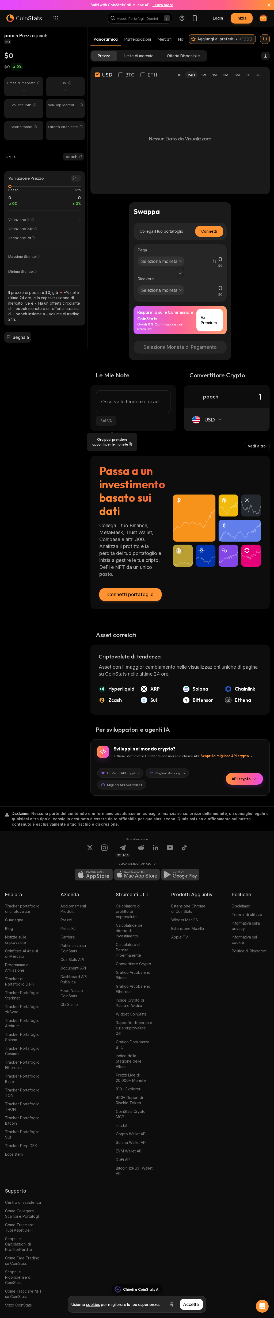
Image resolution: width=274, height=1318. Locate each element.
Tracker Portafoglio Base (22, 1079)
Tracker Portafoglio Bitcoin (22, 1120)
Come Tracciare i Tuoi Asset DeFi (20, 1227)
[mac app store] (137, 874)
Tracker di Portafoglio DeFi (19, 981)
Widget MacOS (184, 920)
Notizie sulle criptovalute (15, 940)
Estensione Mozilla (187, 928)
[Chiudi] (266, 5)
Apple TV (179, 937)
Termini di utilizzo (247, 914)
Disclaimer (241, 906)
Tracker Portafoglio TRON (22, 1107)
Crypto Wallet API (131, 1134)
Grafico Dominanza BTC (132, 1044)
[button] (80, 157)
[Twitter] (90, 850)
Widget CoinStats (131, 1014)
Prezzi (66, 920)
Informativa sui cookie (244, 940)
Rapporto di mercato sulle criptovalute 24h (134, 1028)
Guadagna (14, 920)
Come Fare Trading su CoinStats (22, 1261)
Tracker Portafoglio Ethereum (22, 1065)
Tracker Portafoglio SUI (22, 1134)
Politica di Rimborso (249, 951)
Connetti (209, 231)
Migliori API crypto (170, 773)
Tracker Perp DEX (21, 1145)
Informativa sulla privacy (246, 926)
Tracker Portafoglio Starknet (22, 995)
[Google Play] (180, 874)
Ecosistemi (14, 1154)
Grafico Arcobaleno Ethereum (133, 989)
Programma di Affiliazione (17, 967)
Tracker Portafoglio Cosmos (22, 1051)
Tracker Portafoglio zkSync (22, 1009)
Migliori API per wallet (124, 785)
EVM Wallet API (129, 1151)
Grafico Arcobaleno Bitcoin (133, 975)
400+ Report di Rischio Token (129, 1100)
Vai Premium (209, 320)
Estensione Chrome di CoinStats (188, 909)
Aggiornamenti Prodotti (73, 909)
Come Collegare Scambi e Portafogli (22, 1214)
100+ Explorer (128, 1089)
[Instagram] (104, 850)
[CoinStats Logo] (24, 18)
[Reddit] (141, 850)
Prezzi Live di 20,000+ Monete (131, 1078)
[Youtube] (170, 850)
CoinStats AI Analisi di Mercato (21, 954)
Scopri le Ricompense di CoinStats (18, 1277)
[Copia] (80, 157)
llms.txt (121, 1125)
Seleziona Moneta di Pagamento (180, 347)
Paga (142, 250)
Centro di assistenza (23, 1202)
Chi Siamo (69, 1004)
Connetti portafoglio (130, 594)
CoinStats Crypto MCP (131, 1114)
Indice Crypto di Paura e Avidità (130, 1003)
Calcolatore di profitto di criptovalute (128, 911)
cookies (93, 1304)
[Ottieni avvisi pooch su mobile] (265, 39)
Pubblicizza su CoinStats (73, 948)
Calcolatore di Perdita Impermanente (128, 949)
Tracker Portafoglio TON (22, 1093)
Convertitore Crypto (133, 963)
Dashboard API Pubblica (73, 979)
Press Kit (68, 928)
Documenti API (73, 968)
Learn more (163, 4)
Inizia (242, 18)
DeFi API (123, 1159)
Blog (9, 928)
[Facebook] (184, 850)
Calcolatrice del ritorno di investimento (129, 930)
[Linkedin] (155, 850)
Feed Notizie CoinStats (71, 993)
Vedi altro (257, 446)
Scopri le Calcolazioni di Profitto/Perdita (18, 1244)
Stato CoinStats (18, 1305)
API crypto (241, 778)
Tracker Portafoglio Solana (22, 1037)
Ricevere (146, 279)
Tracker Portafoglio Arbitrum (22, 1023)
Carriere (67, 937)
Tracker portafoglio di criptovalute (22, 909)
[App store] (94, 874)
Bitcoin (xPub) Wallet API (134, 1171)
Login (218, 18)
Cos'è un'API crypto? (123, 773)
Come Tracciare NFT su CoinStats (23, 1294)
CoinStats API (72, 959)
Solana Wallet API (131, 1142)
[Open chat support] (262, 1306)
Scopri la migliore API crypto (225, 756)
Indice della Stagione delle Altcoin (129, 1061)
